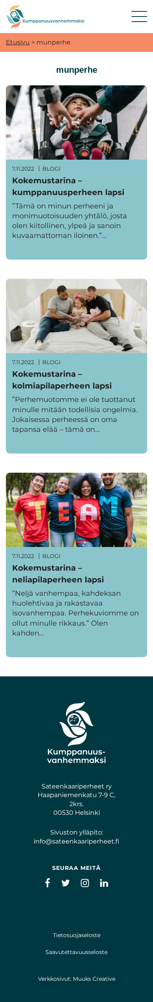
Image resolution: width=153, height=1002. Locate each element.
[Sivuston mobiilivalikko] (139, 16)
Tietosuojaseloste (76, 935)
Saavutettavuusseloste (76, 952)
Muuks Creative (94, 978)
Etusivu (18, 42)
